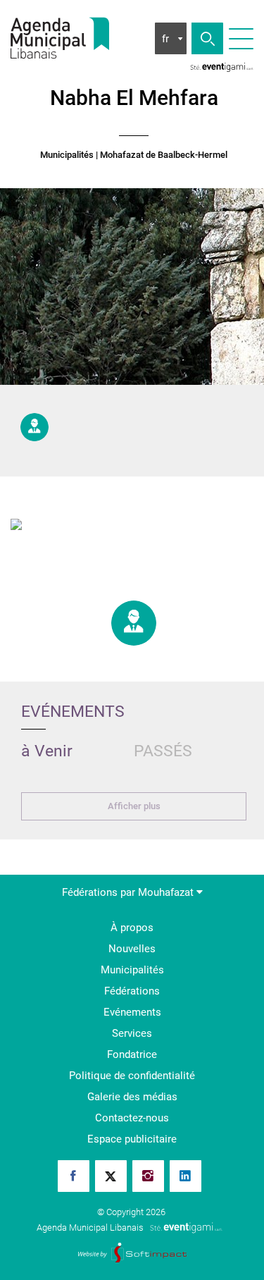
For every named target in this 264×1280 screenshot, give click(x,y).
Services (132, 1033)
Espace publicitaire (132, 1139)
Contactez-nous (132, 1118)
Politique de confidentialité (132, 1075)
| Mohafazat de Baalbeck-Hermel (161, 155)
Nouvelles (132, 948)
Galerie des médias (132, 1096)
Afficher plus (134, 806)
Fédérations (132, 991)
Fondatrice (132, 1054)
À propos (132, 927)
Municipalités (67, 155)
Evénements (132, 1012)
